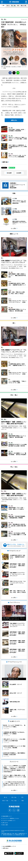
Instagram (18, 810)
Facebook (9, 810)
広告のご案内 (5, 824)
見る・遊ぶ (13, 5)
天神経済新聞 (14, 2)
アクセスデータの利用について (8, 820)
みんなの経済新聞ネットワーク (14, 841)
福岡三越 (4, 162)
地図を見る (14, 120)
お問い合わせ (5, 822)
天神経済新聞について (7, 816)
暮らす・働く (24, 5)
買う (18, 5)
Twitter (14, 810)
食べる (8, 5)
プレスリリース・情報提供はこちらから (10, 818)
